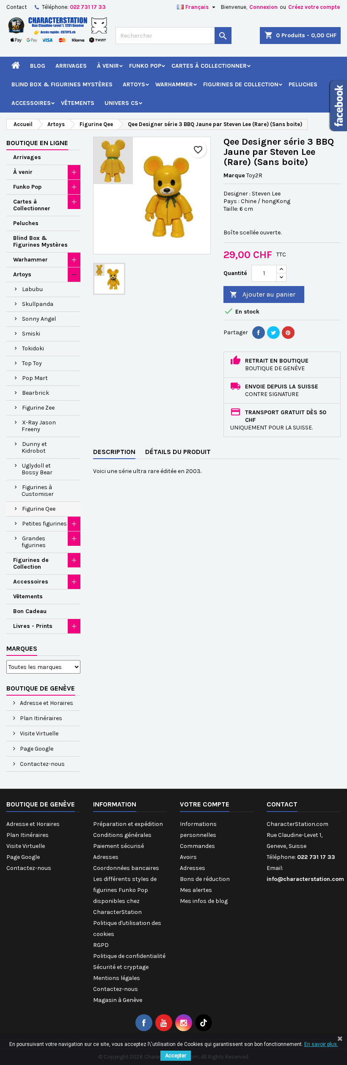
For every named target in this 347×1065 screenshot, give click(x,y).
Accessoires (31, 103)
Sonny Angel (39, 318)
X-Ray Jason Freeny (39, 426)
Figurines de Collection (240, 84)
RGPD (101, 945)
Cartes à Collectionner (209, 65)
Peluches (303, 84)
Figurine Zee (38, 407)
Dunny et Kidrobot (34, 447)
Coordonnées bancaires (126, 868)
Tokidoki (33, 348)
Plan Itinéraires (40, 718)
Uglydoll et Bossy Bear (37, 469)
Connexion (263, 7)
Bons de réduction (205, 879)
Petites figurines (44, 523)
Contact (16, 7)
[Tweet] (273, 332)
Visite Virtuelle (38, 733)
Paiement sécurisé (118, 846)
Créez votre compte (314, 7)
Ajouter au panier (262, 294)
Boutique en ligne (37, 143)
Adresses (105, 857)
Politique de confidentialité (129, 956)
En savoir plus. (321, 1044)
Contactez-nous (42, 764)
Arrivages (71, 65)
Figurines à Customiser (38, 491)
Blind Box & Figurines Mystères (62, 84)
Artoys (134, 84)
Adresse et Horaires (46, 703)
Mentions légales (116, 978)
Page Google (36, 748)
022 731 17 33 (88, 7)
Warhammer (174, 84)
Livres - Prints (32, 626)
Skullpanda (37, 304)
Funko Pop (145, 65)
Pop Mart (35, 378)
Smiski (31, 333)
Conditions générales (122, 835)
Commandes (197, 846)
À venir (108, 65)
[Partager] (258, 332)
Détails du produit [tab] (178, 452)
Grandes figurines (34, 542)
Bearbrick (35, 392)
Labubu (32, 289)
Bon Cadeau (30, 611)
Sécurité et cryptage (121, 967)
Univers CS (121, 103)
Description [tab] (114, 452)
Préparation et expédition (128, 824)
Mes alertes (196, 890)
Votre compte (204, 804)
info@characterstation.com (305, 879)
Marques (21, 648)
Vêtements (77, 103)
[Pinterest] (288, 332)
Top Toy (32, 363)
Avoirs (188, 857)
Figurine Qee (38, 508)
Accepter (175, 1056)
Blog (37, 65)
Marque (234, 175)
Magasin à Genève (117, 1000)
